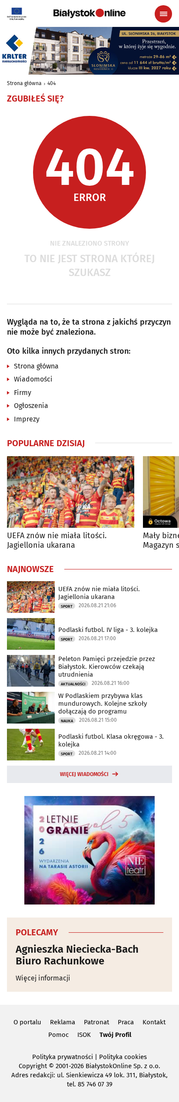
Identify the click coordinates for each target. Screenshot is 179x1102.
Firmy (22, 392)
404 (51, 83)
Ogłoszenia (31, 405)
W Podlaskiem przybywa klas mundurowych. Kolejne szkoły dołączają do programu (102, 703)
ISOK (84, 1035)
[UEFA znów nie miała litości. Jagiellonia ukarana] (70, 492)
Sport (67, 606)
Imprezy (27, 419)
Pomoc (58, 1035)
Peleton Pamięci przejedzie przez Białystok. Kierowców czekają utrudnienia (106, 666)
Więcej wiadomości (84, 774)
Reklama (62, 1022)
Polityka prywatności (62, 1057)
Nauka (67, 721)
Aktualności (73, 684)
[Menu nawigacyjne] (163, 14)
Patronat (96, 1022)
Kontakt (154, 1022)
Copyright (33, 1066)
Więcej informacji (43, 978)
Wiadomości (33, 379)
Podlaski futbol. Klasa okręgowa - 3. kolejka (111, 740)
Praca (126, 1022)
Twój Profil (115, 1035)
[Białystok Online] (89, 13)
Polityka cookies (123, 1057)
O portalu (27, 1022)
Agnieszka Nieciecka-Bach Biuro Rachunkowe (77, 955)
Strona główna (24, 83)
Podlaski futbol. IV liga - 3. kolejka (108, 630)
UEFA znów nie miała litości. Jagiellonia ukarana (56, 540)
